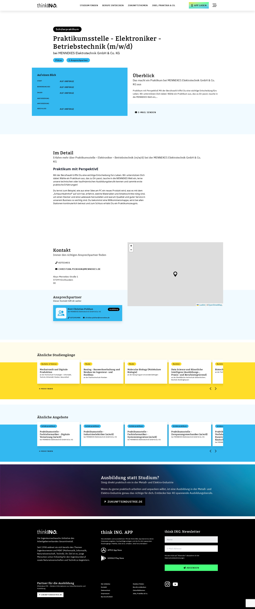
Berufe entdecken (139, 587)
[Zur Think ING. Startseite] (52, 5)
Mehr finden (47, 389)
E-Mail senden (147, 112)
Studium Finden (89, 5)
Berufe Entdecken (113, 5)
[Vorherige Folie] (210, 388)
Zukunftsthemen (138, 5)
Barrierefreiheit (106, 597)
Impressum (105, 593)
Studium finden (138, 584)
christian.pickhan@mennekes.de (79, 269)
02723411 (64, 262)
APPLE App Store (115, 550)
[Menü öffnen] (214, 5)
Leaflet (202, 304)
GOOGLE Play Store (116, 558)
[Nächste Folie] (215, 388)
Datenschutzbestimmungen (174, 558)
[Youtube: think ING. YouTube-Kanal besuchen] (175, 584)
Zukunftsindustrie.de (125, 501)
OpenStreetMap (215, 304)
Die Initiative (105, 584)
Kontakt (104, 587)
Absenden (193, 567)
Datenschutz (105, 590)
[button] (175, 274)
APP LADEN (200, 5)
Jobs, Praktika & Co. (163, 5)
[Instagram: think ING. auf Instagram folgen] (167, 584)
